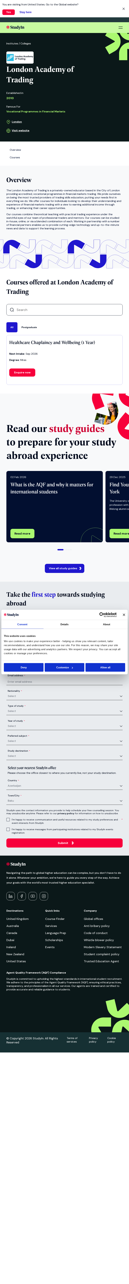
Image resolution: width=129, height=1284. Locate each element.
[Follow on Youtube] (33, 896)
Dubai (10, 940)
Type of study (17, 705)
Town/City (15, 795)
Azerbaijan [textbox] (14, 785)
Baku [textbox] (11, 800)
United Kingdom (17, 919)
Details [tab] (64, 624)
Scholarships (54, 940)
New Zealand (15, 954)
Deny (24, 667)
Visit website (20, 130)
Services (51, 926)
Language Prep (55, 933)
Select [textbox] (12, 696)
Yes (8, 12)
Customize (62, 667)
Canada (11, 933)
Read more (22, 534)
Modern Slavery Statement (103, 947)
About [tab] (106, 624)
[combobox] (65, 696)
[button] (60, 549)
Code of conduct (96, 933)
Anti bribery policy (97, 926)
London (17, 122)
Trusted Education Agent (101, 961)
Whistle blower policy (99, 940)
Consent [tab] (22, 624)
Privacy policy (93, 1039)
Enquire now (22, 372)
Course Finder (55, 919)
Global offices (93, 919)
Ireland (11, 947)
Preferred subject (18, 735)
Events (50, 947)
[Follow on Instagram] (44, 896)
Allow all (105, 667)
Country (13, 780)
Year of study (16, 720)
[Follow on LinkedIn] (10, 896)
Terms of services (72, 1039)
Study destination (19, 750)
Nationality (15, 690)
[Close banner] (124, 614)
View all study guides (63, 568)
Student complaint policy (101, 954)
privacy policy (65, 813)
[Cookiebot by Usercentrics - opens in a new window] (102, 614)
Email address (16, 675)
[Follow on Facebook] (21, 896)
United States (16, 961)
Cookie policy (111, 1039)
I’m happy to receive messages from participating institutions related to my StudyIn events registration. (62, 831)
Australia (12, 926)
